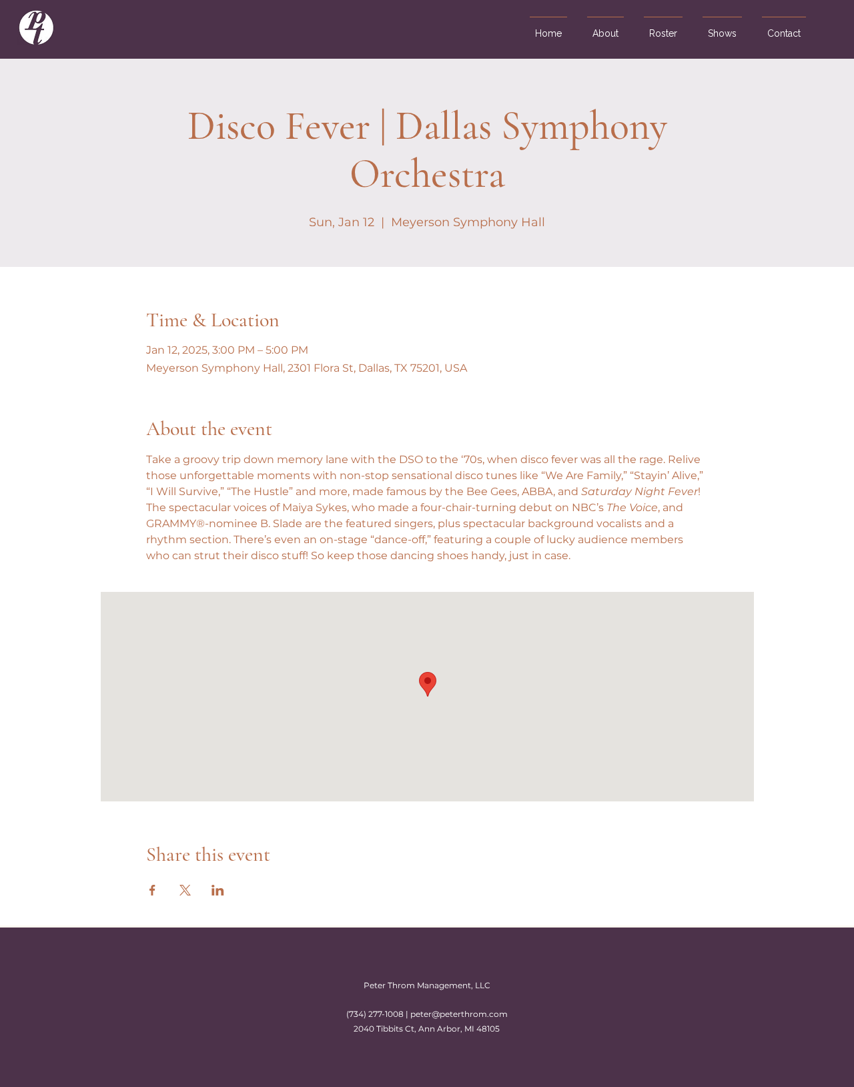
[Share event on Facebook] (152, 890)
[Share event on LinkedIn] (217, 890)
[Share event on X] (185, 890)
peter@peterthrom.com (459, 1014)
